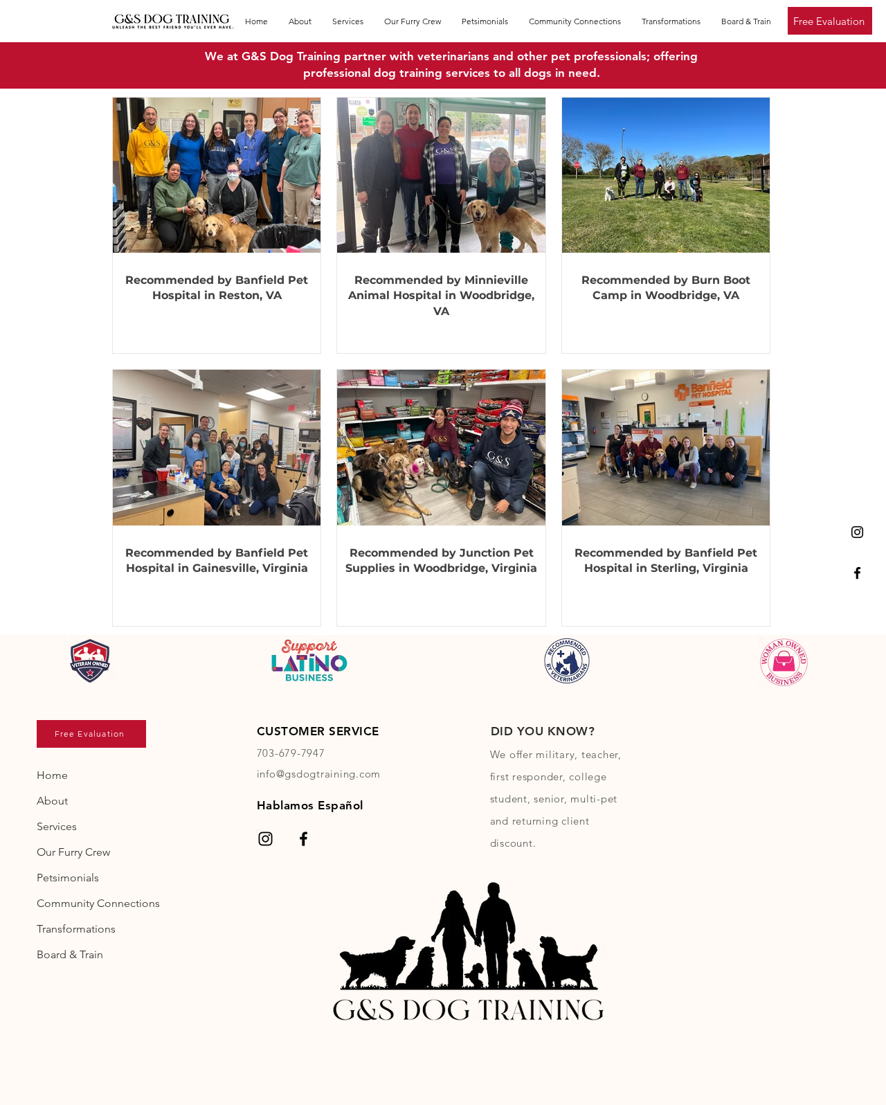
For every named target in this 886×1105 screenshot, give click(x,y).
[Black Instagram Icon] (857, 532)
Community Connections (97, 903)
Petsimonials (68, 877)
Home (52, 775)
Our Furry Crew (73, 852)
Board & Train (70, 954)
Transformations (76, 928)
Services (57, 826)
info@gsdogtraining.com (319, 773)
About (52, 800)
